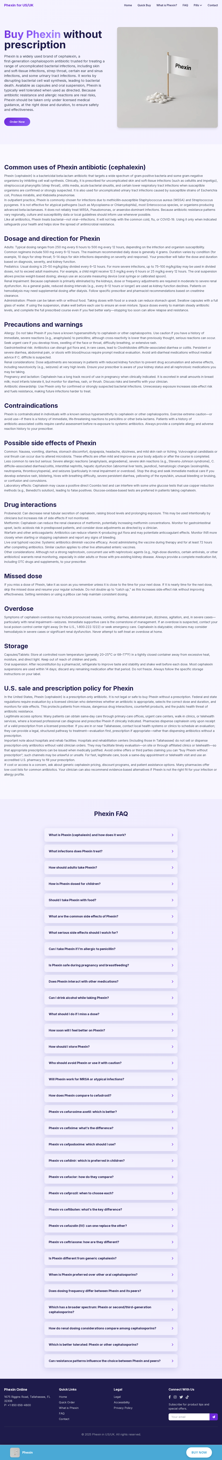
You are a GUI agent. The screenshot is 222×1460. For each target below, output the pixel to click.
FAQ (185, 5)
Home (128, 5)
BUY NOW (199, 1452)
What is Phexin (69, 1408)
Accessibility (122, 1402)
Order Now (17, 122)
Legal (117, 1397)
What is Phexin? (166, 5)
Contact (213, 5)
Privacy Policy (123, 1408)
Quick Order (67, 1402)
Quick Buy (144, 5)
